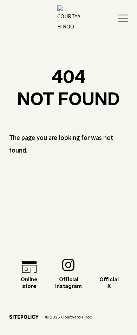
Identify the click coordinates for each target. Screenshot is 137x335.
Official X (109, 282)
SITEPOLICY (24, 317)
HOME (68, 247)
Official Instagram (68, 282)
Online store (29, 282)
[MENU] (123, 18)
